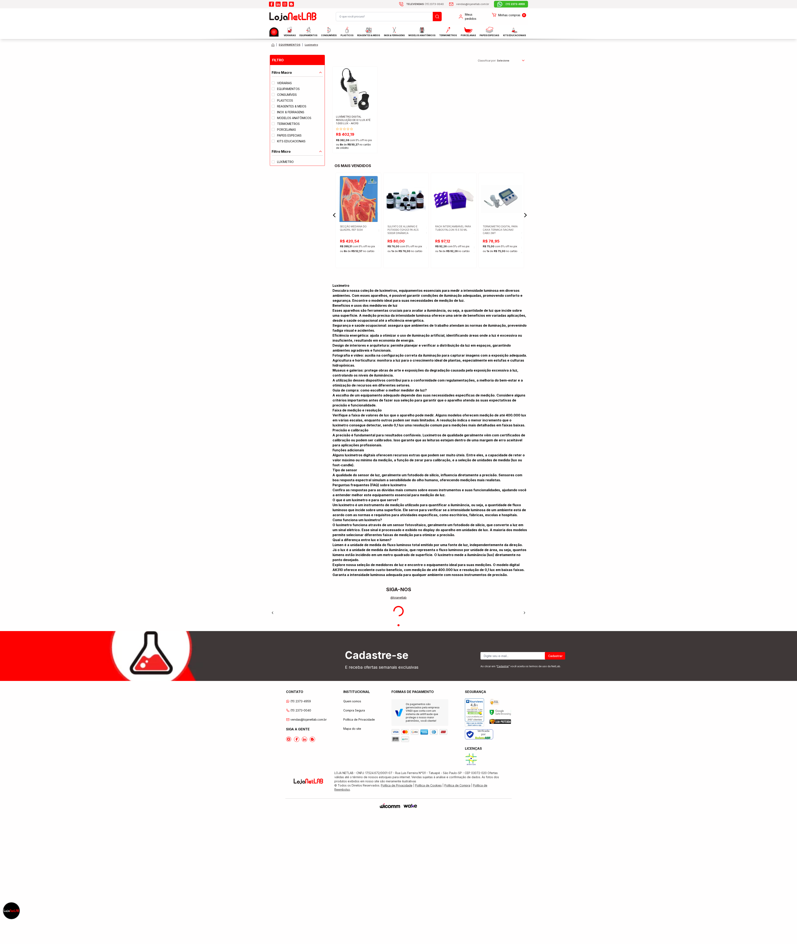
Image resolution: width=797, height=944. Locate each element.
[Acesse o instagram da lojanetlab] (284, 4)
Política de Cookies (428, 785)
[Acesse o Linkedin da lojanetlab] (304, 739)
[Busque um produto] (437, 16)
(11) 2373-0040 (300, 710)
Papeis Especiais (489, 35)
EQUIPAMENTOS (308, 35)
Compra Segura (354, 710)
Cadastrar (555, 656)
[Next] (524, 613)
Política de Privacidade (359, 719)
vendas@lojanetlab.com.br (308, 719)
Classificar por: (487, 60)
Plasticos (347, 35)
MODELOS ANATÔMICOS (421, 35)
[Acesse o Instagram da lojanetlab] (288, 739)
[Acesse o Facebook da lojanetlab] (296, 739)
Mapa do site (352, 728)
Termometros (448, 35)
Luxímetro (311, 44)
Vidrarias (290, 35)
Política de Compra (457, 785)
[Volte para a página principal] (272, 45)
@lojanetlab (398, 597)
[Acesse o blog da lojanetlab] (291, 4)
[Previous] (272, 613)
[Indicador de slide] (398, 625)
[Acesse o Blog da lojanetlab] (312, 739)
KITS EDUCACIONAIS (514, 35)
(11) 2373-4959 (300, 701)
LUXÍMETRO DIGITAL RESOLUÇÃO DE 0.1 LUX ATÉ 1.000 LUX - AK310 (353, 120)
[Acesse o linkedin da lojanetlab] (278, 4)
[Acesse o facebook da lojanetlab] (271, 4)
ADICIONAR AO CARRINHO (355, 146)
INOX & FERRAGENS (394, 35)
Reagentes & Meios (368, 35)
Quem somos (352, 701)
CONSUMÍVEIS (329, 35)
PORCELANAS (468, 35)
